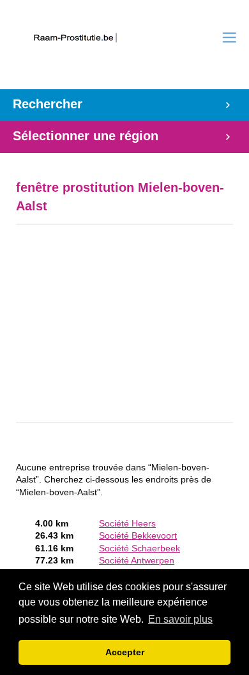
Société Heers (127, 523)
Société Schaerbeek (139, 548)
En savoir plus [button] (180, 619)
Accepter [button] (124, 652)
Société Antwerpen (136, 560)
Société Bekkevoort (138, 536)
